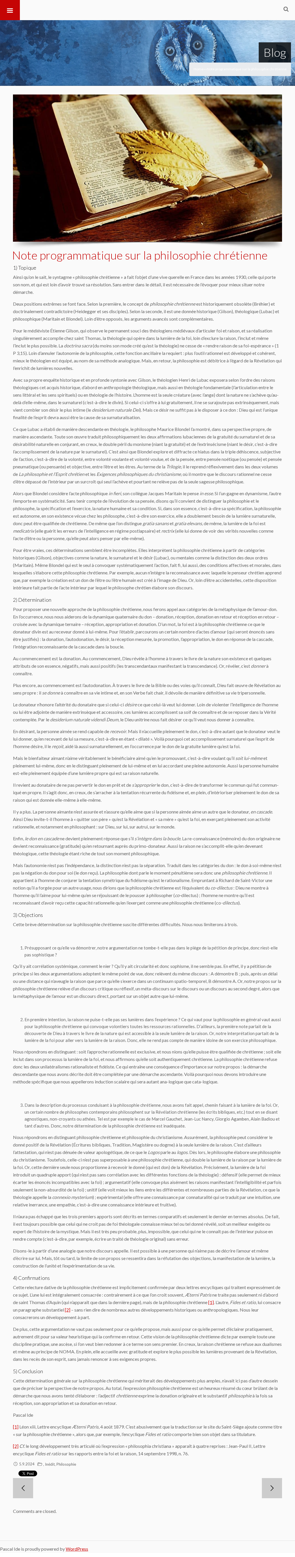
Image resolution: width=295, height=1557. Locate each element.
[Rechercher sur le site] (286, 9)
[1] (211, 1302)
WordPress (77, 1549)
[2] (67, 1309)
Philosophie (66, 1464)
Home (198, 69)
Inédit (50, 1464)
